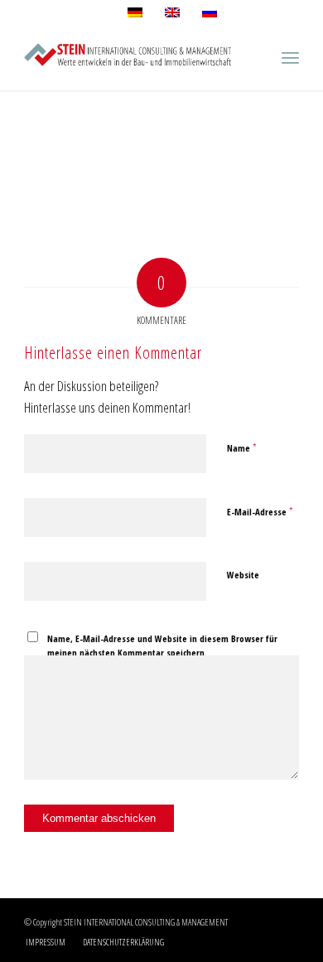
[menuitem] (45, 942)
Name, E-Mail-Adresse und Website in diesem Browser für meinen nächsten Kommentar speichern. (162, 645)
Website (243, 574)
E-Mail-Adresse (260, 511)
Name (242, 447)
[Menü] (290, 57)
